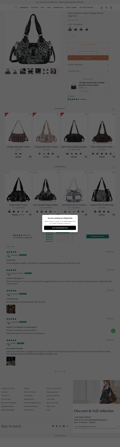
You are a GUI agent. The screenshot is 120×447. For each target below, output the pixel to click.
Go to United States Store (60, 228)
